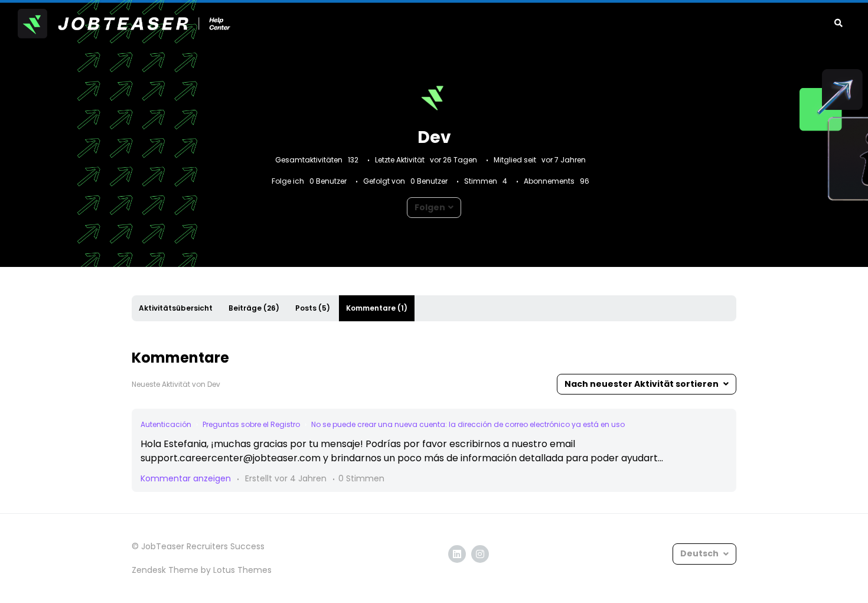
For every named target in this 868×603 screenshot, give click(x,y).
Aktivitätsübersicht (176, 308)
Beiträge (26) (254, 308)
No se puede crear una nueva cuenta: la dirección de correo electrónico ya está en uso (468, 424)
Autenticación (166, 424)
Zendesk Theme (165, 570)
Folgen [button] (430, 207)
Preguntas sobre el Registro (251, 424)
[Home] (124, 23)
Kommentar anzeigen (186, 478)
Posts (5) (312, 308)
